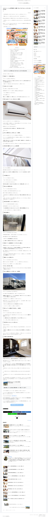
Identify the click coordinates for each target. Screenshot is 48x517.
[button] (21, 414)
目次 (16, 47)
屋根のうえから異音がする (14, 61)
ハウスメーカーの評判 (6, 408)
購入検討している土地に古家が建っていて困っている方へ (17, 67)
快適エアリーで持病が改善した (15, 50)
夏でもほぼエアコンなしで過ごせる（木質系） (17, 52)
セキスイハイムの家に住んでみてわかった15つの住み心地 (17, 49)
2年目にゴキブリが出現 (14, 51)
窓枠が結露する (13, 59)
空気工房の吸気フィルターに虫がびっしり (16, 58)
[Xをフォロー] (17, 418)
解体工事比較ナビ (14, 395)
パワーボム (10, 456)
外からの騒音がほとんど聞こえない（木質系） (17, 53)
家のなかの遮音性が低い (39, 89)
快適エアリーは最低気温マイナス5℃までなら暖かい (18, 60)
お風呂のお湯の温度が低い (14, 66)
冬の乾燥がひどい (38, 88)
